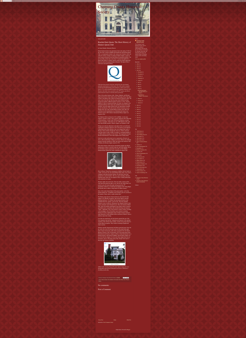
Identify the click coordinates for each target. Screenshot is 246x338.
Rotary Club (123, 279)
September (140, 78)
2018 (138, 113)
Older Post (129, 320)
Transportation (139, 169)
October (139, 76)
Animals (138, 144)
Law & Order (139, 158)
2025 (138, 66)
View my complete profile (140, 59)
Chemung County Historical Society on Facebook (142, 181)
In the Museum (139, 156)
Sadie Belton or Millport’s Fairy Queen (143, 95)
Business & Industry (140, 149)
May (139, 86)
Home (115, 320)
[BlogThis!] (124, 277)
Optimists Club (113, 279)
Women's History (139, 170)
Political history (139, 162)
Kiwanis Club (107, 279)
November (140, 74)
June (139, 84)
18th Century (139, 136)
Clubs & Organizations (141, 153)
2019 (138, 111)
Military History (139, 160)
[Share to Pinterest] (128, 277)
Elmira (102, 279)
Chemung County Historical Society (140, 41)
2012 (138, 126)
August (139, 80)
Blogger (128, 329)
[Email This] (123, 277)
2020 (138, 109)
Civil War (138, 151)
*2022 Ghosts (139, 133)
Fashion (138, 155)
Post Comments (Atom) (108, 322)
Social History (139, 165)
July (139, 82)
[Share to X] (126, 277)
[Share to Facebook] (127, 277)
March (139, 98)
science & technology (140, 172)
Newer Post (100, 320)
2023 (138, 70)
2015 (138, 119)
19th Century (139, 138)
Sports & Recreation (140, 167)
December (140, 72)
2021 (138, 107)
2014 (138, 121)
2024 (138, 68)
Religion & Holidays (140, 163)
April (139, 88)
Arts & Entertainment (140, 146)
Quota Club (118, 279)
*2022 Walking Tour (140, 134)
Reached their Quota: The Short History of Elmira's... (142, 91)
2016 (138, 117)
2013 (138, 124)
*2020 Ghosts (139, 131)
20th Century (139, 140)
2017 (138, 115)
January (139, 102)
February (140, 100)
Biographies (138, 148)
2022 (138, 105)
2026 (138, 64)
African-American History (141, 141)
